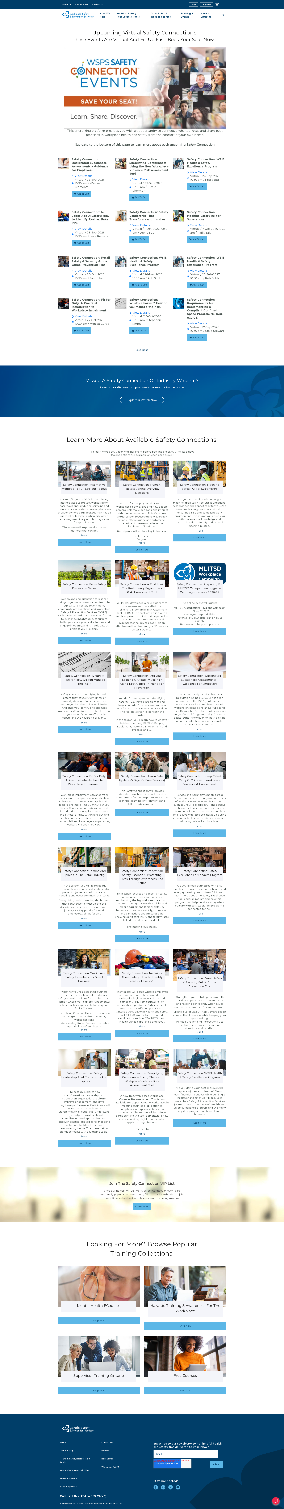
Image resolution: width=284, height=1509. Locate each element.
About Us (66, 5)
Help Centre (107, 1459)
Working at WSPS (110, 1467)
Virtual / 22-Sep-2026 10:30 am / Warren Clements (90, 183)
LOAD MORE (142, 350)
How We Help (67, 1451)
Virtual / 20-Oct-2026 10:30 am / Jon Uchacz (90, 276)
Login (193, 4)
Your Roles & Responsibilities (74, 1470)
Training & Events (69, 1478)
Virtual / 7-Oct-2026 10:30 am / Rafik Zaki (208, 230)
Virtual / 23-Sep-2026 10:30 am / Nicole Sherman (147, 187)
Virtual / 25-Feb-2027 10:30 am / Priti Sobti (205, 276)
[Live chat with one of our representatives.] (276, 1501)
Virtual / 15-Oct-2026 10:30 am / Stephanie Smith (147, 320)
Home (63, 1442)
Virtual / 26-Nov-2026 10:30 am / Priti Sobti (148, 276)
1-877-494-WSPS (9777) (89, 1496)
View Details (83, 176)
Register (207, 4)
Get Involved (81, 5)
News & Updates (68, 1487)
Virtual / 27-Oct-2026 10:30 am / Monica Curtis (92, 321)
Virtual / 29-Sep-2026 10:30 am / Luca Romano (92, 234)
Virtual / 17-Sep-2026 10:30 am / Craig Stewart (207, 329)
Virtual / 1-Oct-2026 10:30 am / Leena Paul (150, 230)
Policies (105, 1451)
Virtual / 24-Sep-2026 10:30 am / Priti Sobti (205, 177)
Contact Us (98, 5)
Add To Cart (83, 194)
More (84, 535)
